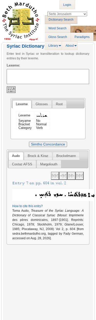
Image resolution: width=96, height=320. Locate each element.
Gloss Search (57, 37)
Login (67, 5)
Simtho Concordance (48, 144)
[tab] (21, 104)
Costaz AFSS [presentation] (22, 164)
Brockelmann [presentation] (66, 156)
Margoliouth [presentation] (48, 164)
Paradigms (82, 37)
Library (53, 45)
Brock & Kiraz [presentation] (38, 156)
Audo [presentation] (16, 156)
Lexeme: (13, 65)
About (70, 45)
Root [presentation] (59, 104)
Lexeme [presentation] (22, 104)
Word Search (57, 28)
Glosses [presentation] (42, 104)
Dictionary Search (61, 19)
